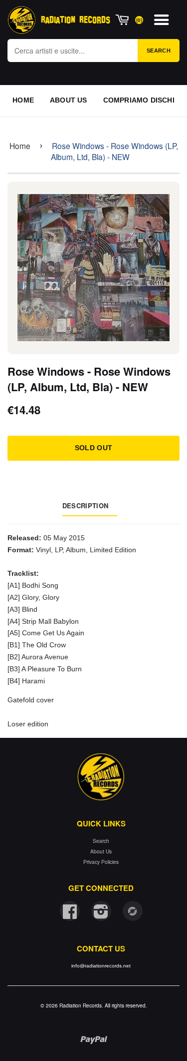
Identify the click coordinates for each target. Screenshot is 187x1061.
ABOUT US (68, 100)
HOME (23, 100)
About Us (101, 851)
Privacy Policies (101, 861)
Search (159, 51)
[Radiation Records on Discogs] (133, 911)
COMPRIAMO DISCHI (139, 100)
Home (19, 145)
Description (85, 505)
